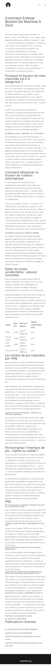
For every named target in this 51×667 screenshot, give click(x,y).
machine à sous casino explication (18, 633)
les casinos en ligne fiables (15, 619)
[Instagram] (27, 657)
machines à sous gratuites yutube (18, 616)
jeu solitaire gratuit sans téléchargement (21, 629)
